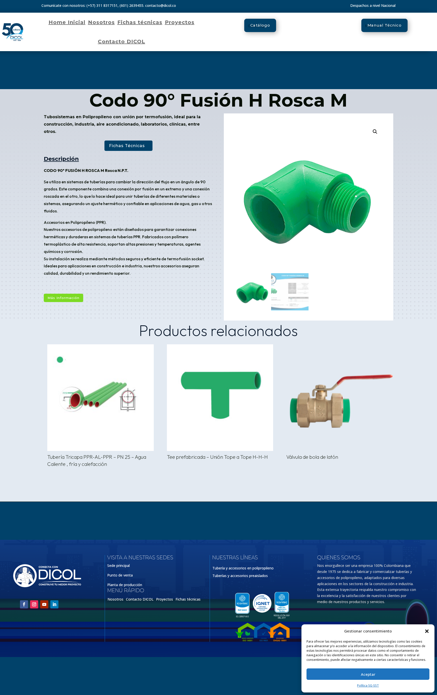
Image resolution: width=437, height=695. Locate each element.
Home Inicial (67, 22)
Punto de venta (120, 575)
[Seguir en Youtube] (44, 604)
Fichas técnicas (139, 22)
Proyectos (179, 22)
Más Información (63, 298)
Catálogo (260, 25)
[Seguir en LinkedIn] (54, 604)
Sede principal (118, 565)
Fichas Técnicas (127, 145)
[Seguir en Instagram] (34, 604)
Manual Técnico (384, 25)
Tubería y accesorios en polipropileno (243, 568)
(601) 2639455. (132, 5)
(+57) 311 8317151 (102, 5)
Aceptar (368, 674)
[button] (426, 631)
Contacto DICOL (121, 41)
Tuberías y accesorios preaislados (240, 576)
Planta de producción (124, 584)
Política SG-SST (368, 685)
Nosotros (101, 22)
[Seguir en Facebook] (24, 604)
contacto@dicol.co (160, 5)
